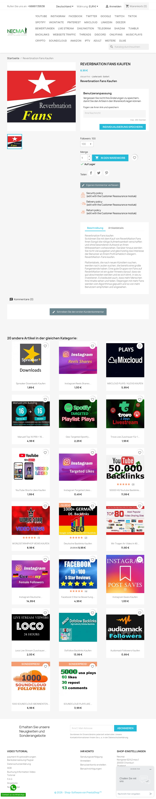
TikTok (132, 16)
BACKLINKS (42, 34)
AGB (9, 767)
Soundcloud (58, 40)
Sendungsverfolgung (91, 756)
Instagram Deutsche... (30, 597)
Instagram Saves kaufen (125, 597)
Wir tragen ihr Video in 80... (125, 543)
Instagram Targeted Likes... (78, 490)
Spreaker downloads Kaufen (31, 383)
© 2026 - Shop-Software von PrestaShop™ (78, 792)
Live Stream (66, 28)
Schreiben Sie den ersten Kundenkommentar (80, 311)
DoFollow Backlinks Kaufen (78, 650)
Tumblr (133, 28)
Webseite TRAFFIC (64, 34)
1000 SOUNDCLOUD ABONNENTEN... (31, 703)
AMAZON (75, 40)
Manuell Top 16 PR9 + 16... (31, 436)
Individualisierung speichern (123, 127)
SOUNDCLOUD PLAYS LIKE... (78, 703)
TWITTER (91, 16)
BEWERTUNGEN (45, 28)
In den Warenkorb (110, 158)
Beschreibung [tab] (95, 228)
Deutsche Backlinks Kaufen (78, 543)
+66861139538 (36, 6)
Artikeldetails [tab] (116, 228)
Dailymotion (85, 28)
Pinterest (74, 22)
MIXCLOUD (91, 22)
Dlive (122, 40)
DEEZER (121, 22)
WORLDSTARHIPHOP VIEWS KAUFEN (30, 543)
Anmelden (85, 760)
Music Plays (134, 34)
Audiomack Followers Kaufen (125, 650)
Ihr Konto (87, 751)
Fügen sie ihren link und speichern (101, 107)
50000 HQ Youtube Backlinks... (125, 490)
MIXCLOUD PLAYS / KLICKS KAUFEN (125, 383)
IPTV (87, 40)
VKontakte (56, 22)
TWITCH (119, 16)
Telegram (104, 28)
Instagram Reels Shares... (78, 383)
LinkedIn (106, 22)
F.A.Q (9, 779)
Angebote (12, 783)
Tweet (99, 175)
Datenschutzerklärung (19, 763)
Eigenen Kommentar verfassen (102, 185)
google (106, 16)
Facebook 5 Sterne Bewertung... (78, 597)
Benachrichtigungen (91, 768)
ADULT (97, 40)
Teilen (91, 175)
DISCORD (100, 34)
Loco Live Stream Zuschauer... (30, 650)
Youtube (41, 16)
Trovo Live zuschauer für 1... (125, 436)
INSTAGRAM (58, 16)
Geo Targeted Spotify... (78, 436)
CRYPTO (40, 40)
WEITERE (110, 40)
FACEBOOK (75, 16)
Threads (85, 34)
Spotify (40, 22)
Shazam (119, 28)
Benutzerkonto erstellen (93, 764)
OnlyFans (116, 34)
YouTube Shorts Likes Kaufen (31, 490)
